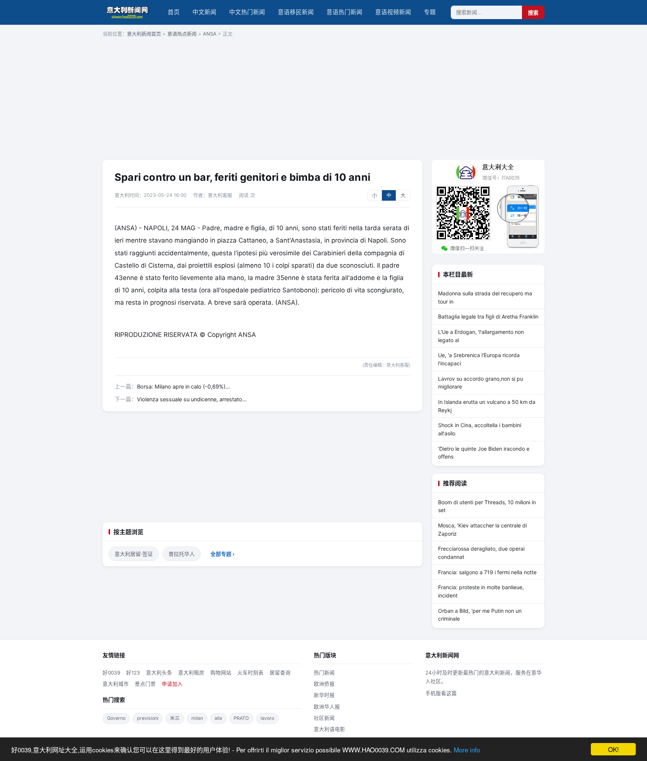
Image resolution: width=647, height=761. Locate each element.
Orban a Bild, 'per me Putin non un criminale (480, 615)
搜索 (533, 13)
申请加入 (172, 684)
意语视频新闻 (393, 12)
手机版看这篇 (441, 693)
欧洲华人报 (327, 707)
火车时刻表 (250, 673)
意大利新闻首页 (144, 34)
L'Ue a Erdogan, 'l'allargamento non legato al (481, 336)
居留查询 (280, 673)
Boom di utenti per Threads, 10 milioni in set (487, 506)
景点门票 (145, 684)
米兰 (175, 718)
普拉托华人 (181, 554)
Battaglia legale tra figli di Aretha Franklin (488, 316)
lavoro (267, 718)
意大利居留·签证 (134, 554)
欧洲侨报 (324, 684)
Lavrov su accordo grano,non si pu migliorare (480, 382)
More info (467, 749)
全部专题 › (222, 554)
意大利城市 (116, 684)
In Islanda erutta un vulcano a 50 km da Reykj (486, 406)
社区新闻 (324, 718)
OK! (613, 749)
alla (218, 718)
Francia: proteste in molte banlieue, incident (481, 591)
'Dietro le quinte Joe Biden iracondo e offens (483, 452)
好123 (133, 673)
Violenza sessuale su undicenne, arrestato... (192, 399)
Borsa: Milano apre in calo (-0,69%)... (183, 386)
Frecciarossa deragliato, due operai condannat (481, 552)
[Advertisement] (323, 99)
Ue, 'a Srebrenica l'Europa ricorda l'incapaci (479, 359)
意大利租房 (191, 673)
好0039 (111, 673)
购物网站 (220, 673)
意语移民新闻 (296, 12)
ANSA (209, 34)
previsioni (147, 718)
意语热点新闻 (182, 34)
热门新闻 (324, 673)
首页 (174, 12)
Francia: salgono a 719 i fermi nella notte (487, 572)
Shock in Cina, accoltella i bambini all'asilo (479, 429)
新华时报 (324, 695)
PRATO (241, 718)
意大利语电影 (329, 729)
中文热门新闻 (247, 12)
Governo (116, 718)
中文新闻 (204, 12)
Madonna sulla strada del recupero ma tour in (485, 297)
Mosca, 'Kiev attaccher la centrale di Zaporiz (482, 529)
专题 (430, 12)
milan (197, 718)
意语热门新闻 (344, 12)
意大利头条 (159, 673)
